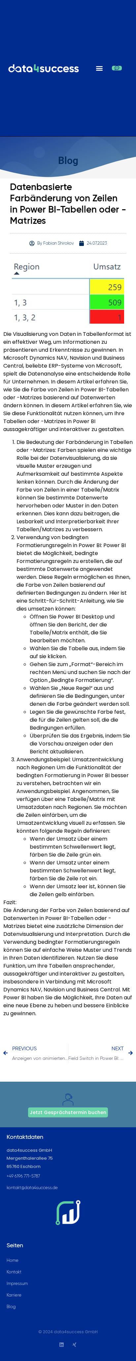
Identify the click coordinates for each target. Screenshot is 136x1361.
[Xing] (74, 1344)
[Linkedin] (61, 1344)
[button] (99, 67)
